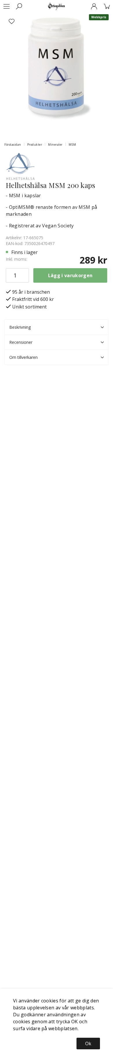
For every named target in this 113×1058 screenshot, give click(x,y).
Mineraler (55, 144)
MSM (72, 144)
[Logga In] (94, 6)
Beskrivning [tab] (20, 327)
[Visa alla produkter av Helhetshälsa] (20, 165)
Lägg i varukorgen (70, 275)
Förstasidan (12, 144)
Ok (88, 1043)
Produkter (34, 144)
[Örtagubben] (56, 6)
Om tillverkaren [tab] (23, 357)
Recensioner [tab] (20, 342)
